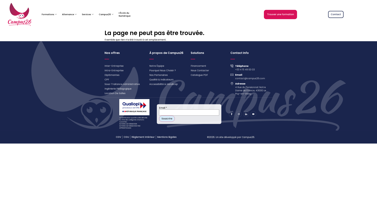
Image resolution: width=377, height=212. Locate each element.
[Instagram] (239, 114)
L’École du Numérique (124, 14)
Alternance (68, 14)
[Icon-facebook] (232, 114)
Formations (48, 14)
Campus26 (105, 14)
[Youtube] (253, 114)
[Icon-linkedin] (246, 114)
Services (86, 14)
